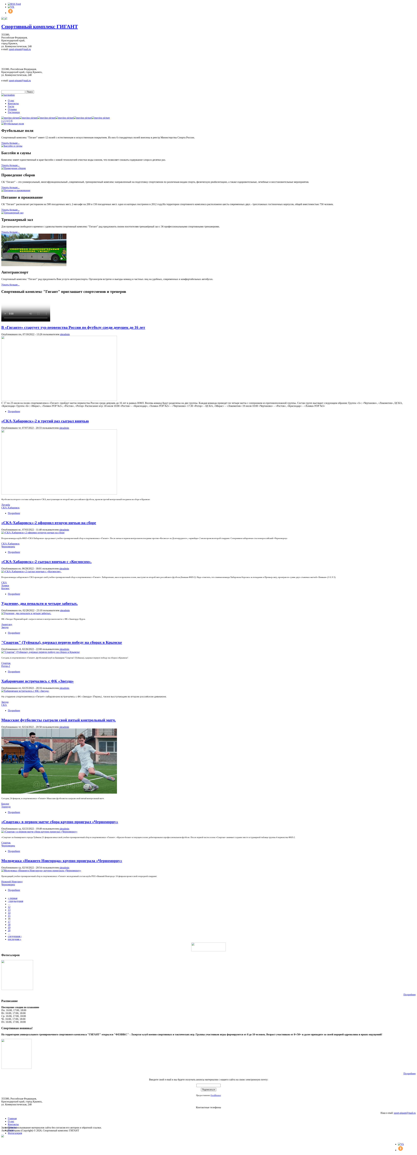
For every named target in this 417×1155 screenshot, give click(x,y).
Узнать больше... (10, 143)
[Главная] (4, 18)
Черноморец (8, 546)
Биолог (5, 803)
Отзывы (12, 109)
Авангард (6, 624)
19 (9, 927)
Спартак (6, 663)
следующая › (15, 936)
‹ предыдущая (15, 901)
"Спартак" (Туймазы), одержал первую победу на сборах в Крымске (61, 642)
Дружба (5, 504)
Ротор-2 (5, 666)
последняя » (14, 939)
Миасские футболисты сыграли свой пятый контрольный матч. (58, 720)
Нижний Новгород (11, 881)
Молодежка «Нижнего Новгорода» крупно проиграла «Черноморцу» (61, 861)
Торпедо (6, 806)
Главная (12, 1118)
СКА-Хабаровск (10, 507)
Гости (11, 106)
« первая (12, 898)
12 (9, 907)
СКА (4, 582)
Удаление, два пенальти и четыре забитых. (39, 603)
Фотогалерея (15, 1133)
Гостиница (14, 112)
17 (9, 921)
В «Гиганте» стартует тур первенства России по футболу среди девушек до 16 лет (73, 327)
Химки (5, 585)
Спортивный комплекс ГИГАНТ (39, 26)
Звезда (4, 627)
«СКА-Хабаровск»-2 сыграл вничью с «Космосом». (46, 562)
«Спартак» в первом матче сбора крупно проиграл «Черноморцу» (59, 822)
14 (9, 912)
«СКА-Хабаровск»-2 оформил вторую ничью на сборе (48, 523)
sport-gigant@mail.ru (20, 49)
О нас (11, 100)
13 (9, 910)
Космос (5, 588)
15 (9, 915)
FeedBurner (216, 1095)
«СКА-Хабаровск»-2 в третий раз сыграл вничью (45, 421)
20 (9, 930)
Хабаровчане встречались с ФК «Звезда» (37, 681)
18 (9, 924)
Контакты (13, 103)
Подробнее (14, 411)
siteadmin (65, 334)
